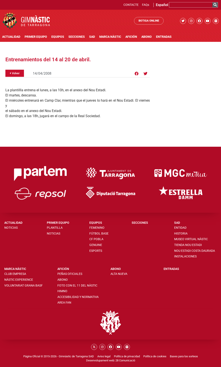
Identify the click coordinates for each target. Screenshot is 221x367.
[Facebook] (199, 21)
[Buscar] (215, 4)
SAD (92, 37)
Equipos (57, 37)
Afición (131, 37)
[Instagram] (191, 21)
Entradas (164, 37)
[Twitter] (183, 21)
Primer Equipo (36, 37)
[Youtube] (208, 21)
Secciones (76, 37)
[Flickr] (216, 21)
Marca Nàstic (110, 37)
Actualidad (11, 37)
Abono (146, 37)
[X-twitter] (94, 347)
